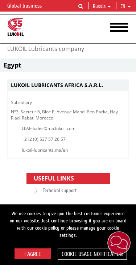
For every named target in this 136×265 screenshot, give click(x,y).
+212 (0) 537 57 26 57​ (44, 139)
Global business (25, 6)
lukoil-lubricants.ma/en (45, 150)
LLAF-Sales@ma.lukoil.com (48, 128)
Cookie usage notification (92, 254)
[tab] (68, 85)
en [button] (123, 6)
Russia (99, 6)
